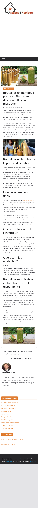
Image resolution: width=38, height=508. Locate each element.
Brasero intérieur (6, 411)
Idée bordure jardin (7, 420)
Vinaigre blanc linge (7, 417)
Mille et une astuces (9, 88)
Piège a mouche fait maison (9, 402)
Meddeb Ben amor (17, 107)
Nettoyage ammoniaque (8, 408)
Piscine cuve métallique (8, 405)
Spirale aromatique (7, 428)
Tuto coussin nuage (7, 425)
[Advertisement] (19, 37)
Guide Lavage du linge (8, 444)
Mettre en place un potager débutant (12, 439)
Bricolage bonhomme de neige (10, 422)
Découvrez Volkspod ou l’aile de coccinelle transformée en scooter (18, 352)
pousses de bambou (28, 200)
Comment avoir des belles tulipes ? (22, 358)
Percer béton (5, 414)
